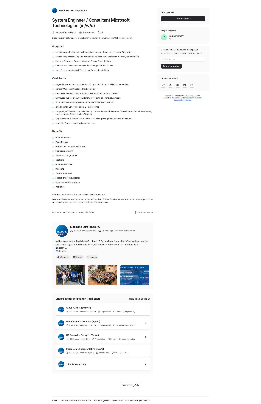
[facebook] (177, 85)
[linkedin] (184, 85)
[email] (191, 85)
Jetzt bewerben (183, 19)
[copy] (163, 85)
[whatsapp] (170, 85)
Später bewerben (171, 66)
